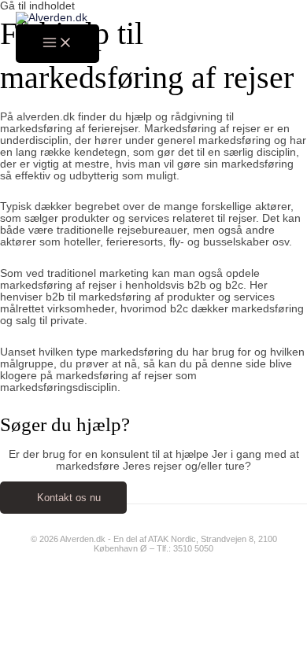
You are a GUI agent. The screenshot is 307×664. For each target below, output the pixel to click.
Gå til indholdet (37, 6)
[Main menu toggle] (57, 43)
